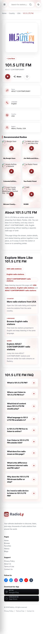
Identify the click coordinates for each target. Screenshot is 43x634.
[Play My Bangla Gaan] (11, 148)
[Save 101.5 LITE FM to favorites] (27, 76)
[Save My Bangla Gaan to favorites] (4, 142)
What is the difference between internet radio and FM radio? (17, 465)
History (6, 549)
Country (12, 13)
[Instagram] (16, 580)
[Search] (30, 4)
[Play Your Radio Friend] (31, 171)
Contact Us (8, 569)
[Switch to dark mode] (38, 4)
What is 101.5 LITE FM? (17, 383)
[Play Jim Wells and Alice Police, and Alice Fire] (31, 148)
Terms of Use (9, 566)
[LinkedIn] (21, 580)
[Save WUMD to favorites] (24, 188)
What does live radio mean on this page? (16, 452)
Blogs (6, 551)
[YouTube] (26, 580)
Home (4, 13)
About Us (7, 564)
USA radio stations (14, 269)
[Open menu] (4, 4)
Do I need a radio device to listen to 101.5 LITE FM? (18, 493)
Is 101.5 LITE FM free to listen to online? (17, 430)
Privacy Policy (9, 561)
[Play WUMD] (31, 194)
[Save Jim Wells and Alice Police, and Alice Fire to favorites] (24, 142)
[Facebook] (6, 580)
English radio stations (15, 274)
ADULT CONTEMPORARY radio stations (19, 280)
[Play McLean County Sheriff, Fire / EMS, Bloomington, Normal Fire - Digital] (11, 194)
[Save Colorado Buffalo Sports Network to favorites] (4, 165)
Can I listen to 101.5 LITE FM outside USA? (18, 441)
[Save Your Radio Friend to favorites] (24, 165)
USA (18, 13)
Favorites (7, 546)
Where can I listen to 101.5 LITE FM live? (16, 393)
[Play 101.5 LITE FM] (7, 76)
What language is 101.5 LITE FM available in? (17, 418)
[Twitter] (11, 580)
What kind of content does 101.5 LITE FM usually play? (16, 406)
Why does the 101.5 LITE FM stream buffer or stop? (18, 479)
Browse (7, 543)
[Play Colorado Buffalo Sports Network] (11, 171)
